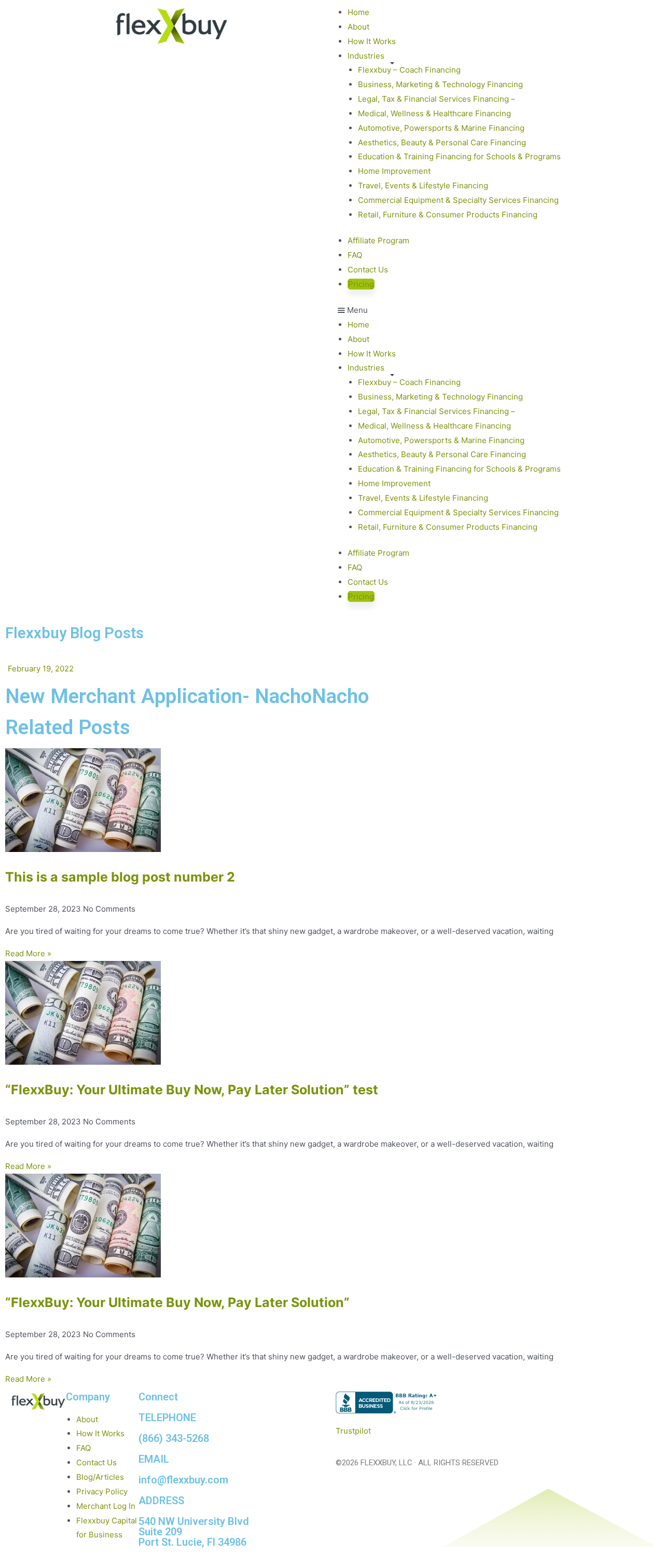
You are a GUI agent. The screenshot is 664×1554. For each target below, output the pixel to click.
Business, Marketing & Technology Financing (440, 84)
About (358, 27)
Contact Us (368, 269)
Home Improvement (394, 171)
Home (358, 12)
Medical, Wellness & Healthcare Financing (434, 113)
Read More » (28, 953)
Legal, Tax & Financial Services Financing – (436, 99)
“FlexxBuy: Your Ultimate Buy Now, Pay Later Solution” (177, 1302)
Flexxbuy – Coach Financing (409, 70)
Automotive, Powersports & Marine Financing (441, 128)
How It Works (372, 41)
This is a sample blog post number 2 (120, 877)
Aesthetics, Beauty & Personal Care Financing (442, 142)
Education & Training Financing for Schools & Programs (459, 156)
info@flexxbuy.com (183, 1480)
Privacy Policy (102, 1491)
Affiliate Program (378, 240)
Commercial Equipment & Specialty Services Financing (458, 200)
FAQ (355, 255)
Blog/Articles (100, 1477)
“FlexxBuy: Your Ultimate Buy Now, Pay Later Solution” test (191, 1089)
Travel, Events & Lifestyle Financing (423, 185)
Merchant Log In (105, 1506)
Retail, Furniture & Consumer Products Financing (447, 214)
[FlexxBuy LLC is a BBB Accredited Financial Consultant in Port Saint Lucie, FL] (387, 1402)
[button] (492, 310)
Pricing (361, 284)
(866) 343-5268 (174, 1438)
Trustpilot (353, 1431)
